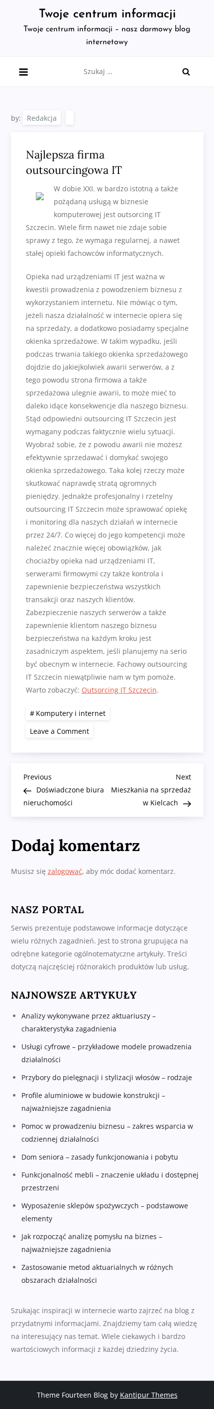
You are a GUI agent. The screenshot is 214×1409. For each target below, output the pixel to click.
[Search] (186, 71)
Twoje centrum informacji (107, 14)
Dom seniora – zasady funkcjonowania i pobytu (99, 1157)
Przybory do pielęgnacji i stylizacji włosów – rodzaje (106, 1077)
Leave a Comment (61, 730)
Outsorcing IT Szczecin (119, 690)
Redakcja (42, 118)
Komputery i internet (71, 713)
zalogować (65, 871)
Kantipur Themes (149, 1395)
